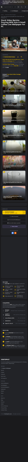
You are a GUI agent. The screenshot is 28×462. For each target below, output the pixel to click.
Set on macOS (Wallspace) (14, 219)
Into (19, 59)
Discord (2, 402)
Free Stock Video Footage (10, 14)
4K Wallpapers (4, 385)
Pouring (13, 59)
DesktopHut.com (8, 413)
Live (7, 61)
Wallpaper (10, 61)
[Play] (3, 50)
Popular (2, 372)
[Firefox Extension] (15, 233)
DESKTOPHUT (5, 359)
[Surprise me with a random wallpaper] (18, 7)
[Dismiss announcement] (26, 2)
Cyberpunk (3, 389)
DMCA (2, 404)
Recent (2, 370)
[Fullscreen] (25, 50)
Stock (4, 59)
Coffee (4, 61)
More (4, 77)
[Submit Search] (21, 7)
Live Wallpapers (14, 10)
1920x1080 (16, 65)
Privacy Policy (4, 408)
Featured (3, 374)
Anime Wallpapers (5, 383)
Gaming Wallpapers (5, 387)
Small (22, 59)
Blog (2, 400)
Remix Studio (15, 226)
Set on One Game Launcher (15, 223)
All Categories (4, 378)
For (13, 61)
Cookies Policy (4, 410)
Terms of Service (4, 406)
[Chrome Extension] (13, 233)
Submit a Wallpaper (6, 368)
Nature (2, 391)
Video (6, 59)
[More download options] (24, 212)
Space (2, 393)
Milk (17, 59)
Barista (9, 59)
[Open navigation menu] (25, 7)
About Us (3, 398)
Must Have (3, 376)
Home (2, 14)
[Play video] (14, 44)
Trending (5, 10)
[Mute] (23, 50)
